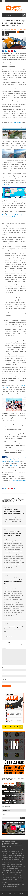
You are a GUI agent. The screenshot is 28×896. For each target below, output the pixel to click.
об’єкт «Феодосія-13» (10, 310)
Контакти (20, 893)
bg (5, 34)
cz (15, 31)
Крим (12, 29)
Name (3, 667)
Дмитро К (22, 457)
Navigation (8, 15)
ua (17, 31)
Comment (4, 648)
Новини (16, 29)
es (10, 31)
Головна (3, 893)
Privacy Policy (11, 893)
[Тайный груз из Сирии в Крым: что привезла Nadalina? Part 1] (14, 132)
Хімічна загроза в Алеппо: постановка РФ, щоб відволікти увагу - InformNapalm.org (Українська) (14, 511)
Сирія (24, 29)
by (12, 31)
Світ (20, 29)
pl (19, 31)
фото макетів (17, 122)
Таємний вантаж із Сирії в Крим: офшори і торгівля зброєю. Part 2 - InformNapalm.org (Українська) (13, 533)
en (22, 31)
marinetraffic (5, 184)
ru (3, 31)
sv (7, 34)
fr (5, 31)
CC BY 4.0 (12, 474)
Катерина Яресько (14, 461)
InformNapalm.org (13, 465)
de (8, 31)
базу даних (21, 866)
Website (4, 679)
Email (3, 673)
